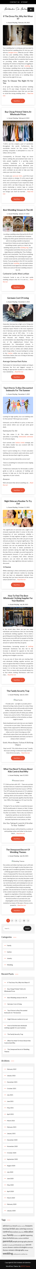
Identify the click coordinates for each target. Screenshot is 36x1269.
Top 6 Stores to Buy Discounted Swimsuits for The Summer (18, 389)
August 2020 (11, 1165)
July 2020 (10, 1172)
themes (5, 1250)
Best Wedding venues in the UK (18, 210)
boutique (6, 1229)
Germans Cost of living (18, 298)
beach (15, 1226)
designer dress (12, 52)
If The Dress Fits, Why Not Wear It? (18, 17)
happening (29, 1235)
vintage (26, 1250)
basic (11, 1226)
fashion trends (20, 442)
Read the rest (19, 372)
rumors (23, 1245)
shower (10, 1247)
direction (21, 1232)
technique (30, 1247)
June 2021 (10, 1101)
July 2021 (10, 1095)
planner (30, 1241)
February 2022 (11, 1069)
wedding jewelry (17, 1254)
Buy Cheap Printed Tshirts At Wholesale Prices (18, 113)
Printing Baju (10, 1245)
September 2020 (12, 1159)
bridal (12, 1228)
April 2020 (10, 1191)
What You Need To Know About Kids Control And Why (18, 770)
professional (17, 1245)
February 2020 (11, 1204)
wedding (27, 66)
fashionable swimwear (26, 436)
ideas (5, 1238)
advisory (6, 1226)
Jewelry (9, 958)
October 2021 (11, 1088)
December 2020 (12, 1140)
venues (11, 1250)
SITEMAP (24, 2)
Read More (17, 101)
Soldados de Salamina (18, 9)
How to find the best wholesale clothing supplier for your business (18, 598)
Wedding (10, 965)
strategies (23, 1247)
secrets (5, 1247)
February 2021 (11, 1127)
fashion (10, 353)
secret (28, 1244)
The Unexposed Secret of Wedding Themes (18, 850)
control (6, 1231)
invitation (10, 1238)
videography (19, 1250)
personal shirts (17, 176)
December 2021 (12, 1082)
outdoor (26, 1238)
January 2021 (11, 1133)
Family (9, 945)
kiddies (16, 1238)
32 (24, 920)
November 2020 (12, 1146)
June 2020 (10, 1178)
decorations (14, 1232)
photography (22, 1241)
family (10, 1235)
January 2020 (11, 1210)
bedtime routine (21, 1226)
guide (23, 1235)
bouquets (28, 1226)
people (15, 1241)
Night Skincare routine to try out (18, 502)
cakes (17, 1229)
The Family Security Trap (18, 691)
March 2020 (11, 1198)
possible (5, 1245)
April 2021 (10, 1114)
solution (16, 1247)
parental (7, 1241)
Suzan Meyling (12, 22)
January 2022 (11, 1075)
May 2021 (10, 1108)
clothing (30, 646)
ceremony (29, 1229)
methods (20, 1238)
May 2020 (10, 1185)
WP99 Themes (25, 1266)
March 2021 (11, 1120)
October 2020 (11, 1153)
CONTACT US (14, 2)
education (28, 1231)
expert (5, 1235)
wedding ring (24, 247)
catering (22, 1229)
